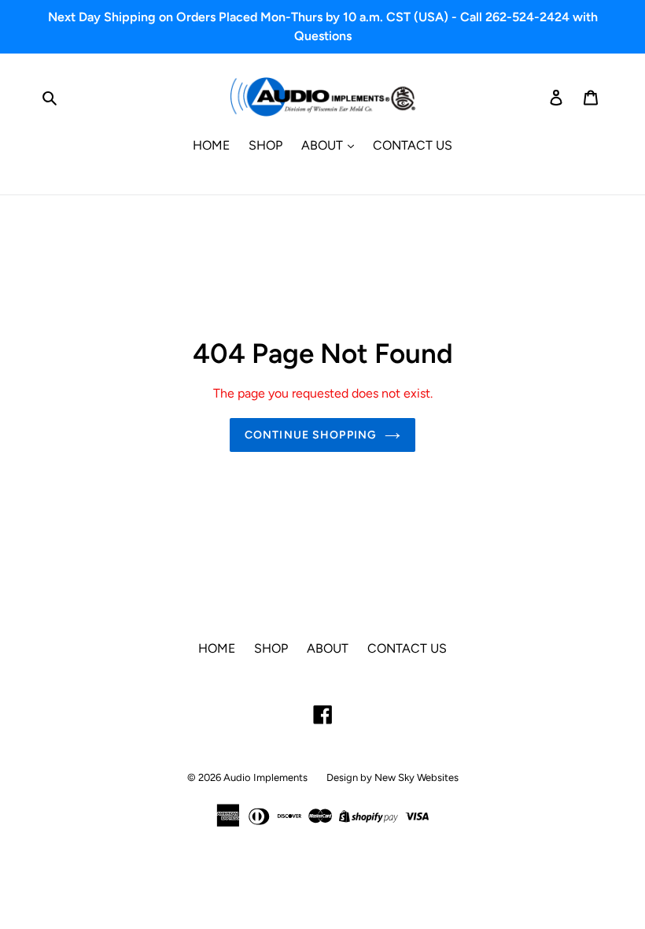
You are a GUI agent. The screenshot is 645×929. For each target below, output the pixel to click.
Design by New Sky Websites (392, 777)
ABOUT (323, 145)
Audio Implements (265, 777)
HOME (211, 145)
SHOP (265, 145)
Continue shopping (311, 435)
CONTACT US (412, 145)
